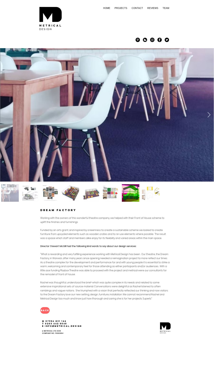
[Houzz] (145, 40)
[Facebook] (159, 40)
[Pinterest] (138, 40)
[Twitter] (167, 40)
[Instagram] (152, 40)
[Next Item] (209, 115)
